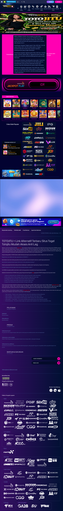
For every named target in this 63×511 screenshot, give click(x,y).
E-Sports (49, 8)
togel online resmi (55, 284)
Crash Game (41, 9)
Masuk (50, 1)
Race (33, 8)
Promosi (57, 8)
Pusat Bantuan (26, 230)
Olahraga (37, 8)
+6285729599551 (37, 358)
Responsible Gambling (7, 230)
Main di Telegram (12, 1)
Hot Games (21, 9)
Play (21, 86)
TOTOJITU (13, 254)
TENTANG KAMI (17, 230)
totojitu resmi (36, 362)
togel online (19, 247)
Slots (25, 8)
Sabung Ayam (53, 9)
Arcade (45, 8)
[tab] (27, 124)
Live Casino (29, 9)
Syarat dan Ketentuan (36, 230)
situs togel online (26, 290)
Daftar (58, 1)
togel (33, 272)
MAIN (8, 103)
